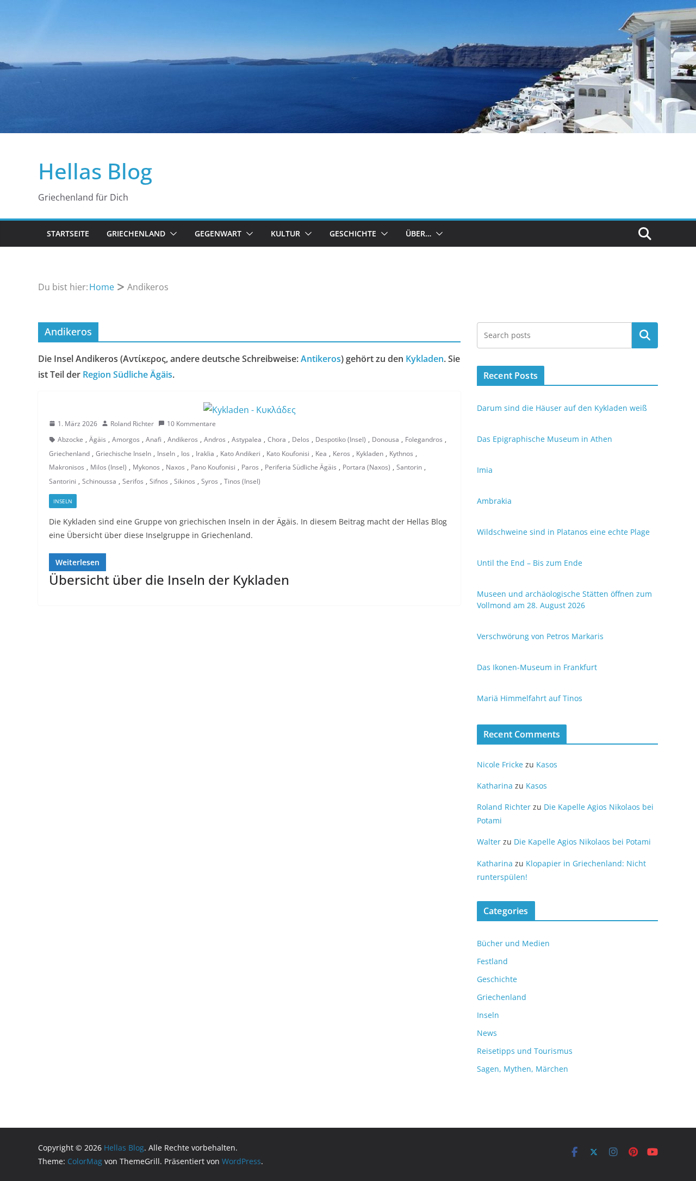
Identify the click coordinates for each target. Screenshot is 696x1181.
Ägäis (97, 439)
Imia (485, 470)
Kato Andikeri (240, 453)
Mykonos (146, 467)
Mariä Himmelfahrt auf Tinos (529, 698)
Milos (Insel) (108, 467)
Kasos (546, 764)
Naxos (175, 467)
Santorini (62, 481)
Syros (209, 481)
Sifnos (159, 481)
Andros (215, 439)
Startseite (68, 233)
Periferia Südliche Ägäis (301, 467)
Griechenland (136, 233)
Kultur (285, 233)
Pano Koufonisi (213, 467)
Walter (489, 841)
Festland (492, 961)
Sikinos (184, 481)
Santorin (409, 467)
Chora (277, 439)
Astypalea (247, 439)
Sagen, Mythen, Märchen (522, 1069)
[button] (171, 233)
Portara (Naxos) (366, 467)
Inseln (166, 453)
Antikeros (321, 359)
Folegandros (424, 439)
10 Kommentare (191, 423)
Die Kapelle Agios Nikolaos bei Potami (582, 841)
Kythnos (401, 453)
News (487, 1033)
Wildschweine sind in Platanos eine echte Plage (563, 532)
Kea (321, 453)
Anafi (153, 439)
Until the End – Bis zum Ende (529, 563)
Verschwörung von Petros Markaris (540, 636)
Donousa (385, 439)
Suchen (645, 335)
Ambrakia (494, 501)
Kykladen (425, 359)
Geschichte (353, 233)
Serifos (133, 481)
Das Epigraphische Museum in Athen (544, 439)
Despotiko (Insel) (340, 439)
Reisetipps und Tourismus (525, 1051)
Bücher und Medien (513, 943)
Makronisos (66, 467)
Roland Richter (132, 423)
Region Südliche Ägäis (127, 374)
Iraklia (205, 453)
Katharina (495, 785)
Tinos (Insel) (242, 481)
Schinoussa (99, 481)
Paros (250, 467)
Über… (418, 233)
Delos (300, 439)
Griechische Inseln (123, 453)
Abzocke (70, 439)
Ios (185, 453)
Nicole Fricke (500, 764)
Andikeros (182, 439)
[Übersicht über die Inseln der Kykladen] (249, 410)
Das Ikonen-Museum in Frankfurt (537, 667)
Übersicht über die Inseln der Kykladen (169, 580)
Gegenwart (218, 233)
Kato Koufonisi (287, 453)
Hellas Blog (95, 171)
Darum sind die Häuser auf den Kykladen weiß (562, 408)
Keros (341, 453)
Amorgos (126, 439)
